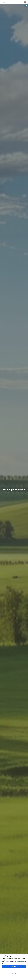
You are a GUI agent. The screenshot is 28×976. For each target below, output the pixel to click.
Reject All (14, 973)
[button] (26, 5)
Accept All (14, 966)
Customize (14, 969)
